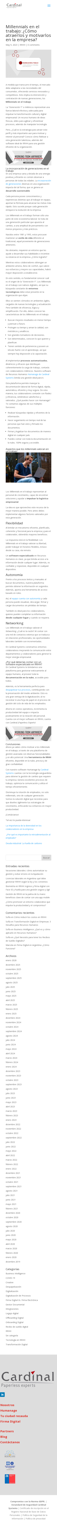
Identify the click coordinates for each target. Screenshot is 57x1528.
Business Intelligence (15, 1273)
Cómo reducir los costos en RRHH (30, 917)
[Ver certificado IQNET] (10, 1466)
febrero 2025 (12, 1009)
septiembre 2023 (14, 1084)
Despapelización (13, 1286)
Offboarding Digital (15, 1317)
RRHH (22, 44)
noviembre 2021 (13, 1177)
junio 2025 (11, 991)
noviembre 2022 (13, 1128)
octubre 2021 (12, 1182)
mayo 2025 (11, 995)
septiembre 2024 (14, 1031)
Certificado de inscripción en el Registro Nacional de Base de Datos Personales (29, 1511)
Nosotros (7, 1405)
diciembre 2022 (13, 1124)
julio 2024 (10, 1040)
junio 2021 (11, 1199)
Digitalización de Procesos (18, 1295)
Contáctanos (10, 1442)
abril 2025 (10, 1000)
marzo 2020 (11, 1248)
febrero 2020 (12, 1253)
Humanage (8, 1410)
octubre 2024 (12, 1026)
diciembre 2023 (13, 1071)
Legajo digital (12, 1313)
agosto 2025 (12, 982)
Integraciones (12, 1309)
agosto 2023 (12, 1088)
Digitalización (12, 1291)
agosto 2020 (12, 1226)
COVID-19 (10, 1278)
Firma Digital (10, 1421)
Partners (7, 1431)
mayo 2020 (11, 1239)
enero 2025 (11, 1013)
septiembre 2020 (14, 1221)
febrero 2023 (12, 1115)
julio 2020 (10, 1230)
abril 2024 (10, 1053)
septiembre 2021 (14, 1186)
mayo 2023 (11, 1102)
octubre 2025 (12, 973)
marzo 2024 (11, 1058)
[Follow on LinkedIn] (2, 1394)
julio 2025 (10, 987)
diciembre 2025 (13, 964)
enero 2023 (11, 1120)
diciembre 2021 (13, 1173)
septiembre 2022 (14, 1137)
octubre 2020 (12, 1217)
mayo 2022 (11, 1150)
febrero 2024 (12, 1062)
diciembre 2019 (13, 1261)
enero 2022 (11, 1168)
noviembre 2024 (13, 1022)
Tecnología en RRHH (15, 1340)
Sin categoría (12, 1335)
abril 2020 (10, 1244)
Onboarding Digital (14, 1322)
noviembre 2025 (13, 969)
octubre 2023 (12, 1080)
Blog (3, 1437)
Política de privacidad (35, 1518)
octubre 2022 (12, 1133)
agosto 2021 (12, 1190)
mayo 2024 (11, 1049)
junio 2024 (11, 1044)
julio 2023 (10, 1093)
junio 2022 (11, 1146)
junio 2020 (11, 1235)
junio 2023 (11, 1097)
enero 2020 (11, 1257)
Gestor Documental (15, 1304)
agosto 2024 (12, 1035)
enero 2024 (11, 1066)
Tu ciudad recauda (14, 1416)
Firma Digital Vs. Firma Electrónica (22, 1300)
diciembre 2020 (13, 1213)
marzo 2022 (11, 1159)
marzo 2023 (11, 1111)
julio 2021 (10, 1195)
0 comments (34, 44)
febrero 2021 (12, 1208)
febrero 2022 (12, 1164)
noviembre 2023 (13, 1075)
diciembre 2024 (13, 1018)
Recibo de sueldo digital (17, 1326)
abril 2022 (10, 1155)
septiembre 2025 (14, 978)
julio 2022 (10, 1142)
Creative (9, 1282)
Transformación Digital (16, 1344)
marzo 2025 (11, 1004)
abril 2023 (10, 1106)
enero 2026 (11, 960)
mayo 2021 (11, 1204)
